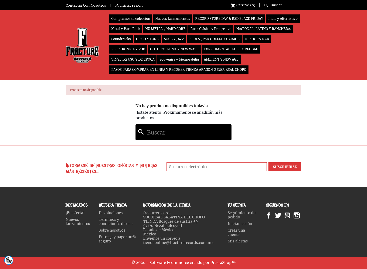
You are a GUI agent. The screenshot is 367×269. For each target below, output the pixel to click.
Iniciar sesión (240, 224)
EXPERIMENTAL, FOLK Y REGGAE (231, 49)
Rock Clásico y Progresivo (211, 29)
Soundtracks (121, 39)
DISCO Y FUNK (147, 39)
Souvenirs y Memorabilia (179, 59)
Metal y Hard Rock (125, 29)
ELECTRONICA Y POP (128, 49)
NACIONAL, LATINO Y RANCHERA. (263, 29)
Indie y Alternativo (283, 19)
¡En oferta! (75, 213)
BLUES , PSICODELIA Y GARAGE (214, 39)
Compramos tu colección (130, 19)
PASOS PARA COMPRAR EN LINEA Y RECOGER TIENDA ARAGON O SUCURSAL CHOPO (178, 70)
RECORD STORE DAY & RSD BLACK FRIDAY (229, 19)
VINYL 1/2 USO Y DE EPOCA (132, 59)
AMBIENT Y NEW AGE (221, 59)
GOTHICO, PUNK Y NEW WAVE (174, 49)
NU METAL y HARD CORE (165, 29)
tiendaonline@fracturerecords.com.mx (178, 242)
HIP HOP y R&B (257, 39)
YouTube (291, 215)
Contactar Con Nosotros (86, 5)
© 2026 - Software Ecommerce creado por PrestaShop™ (183, 262)
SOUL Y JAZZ (174, 39)
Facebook (272, 215)
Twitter (280, 215)
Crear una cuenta (236, 232)
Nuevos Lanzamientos (172, 19)
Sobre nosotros (112, 230)
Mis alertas (238, 241)
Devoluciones (111, 213)
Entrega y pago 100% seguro (117, 239)
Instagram (301, 215)
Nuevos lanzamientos (78, 221)
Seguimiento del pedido (242, 215)
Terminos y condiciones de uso (116, 221)
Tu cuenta (237, 205)
